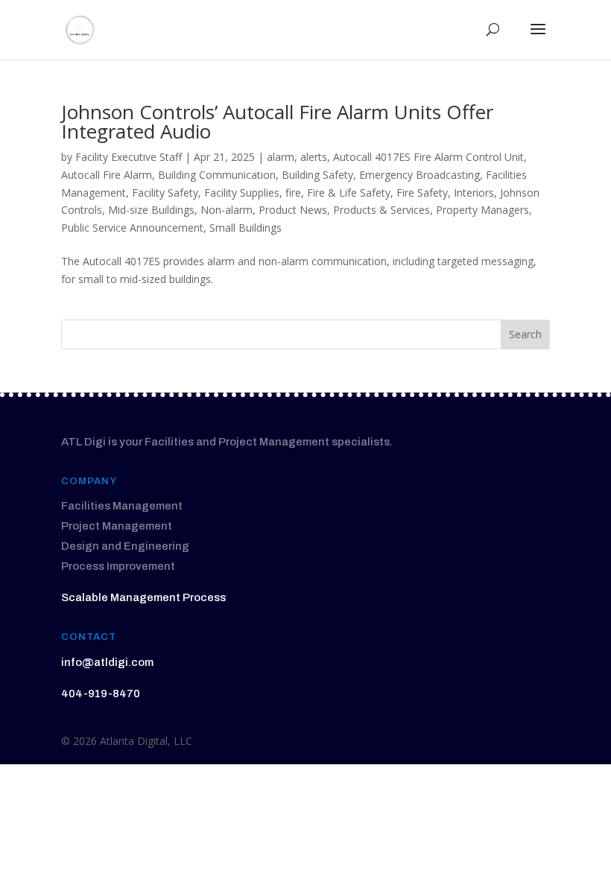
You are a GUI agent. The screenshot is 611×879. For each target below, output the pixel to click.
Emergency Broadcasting (419, 175)
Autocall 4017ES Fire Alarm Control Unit (428, 157)
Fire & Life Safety (348, 192)
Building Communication (217, 175)
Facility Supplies (241, 192)
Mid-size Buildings (151, 210)
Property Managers (482, 210)
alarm (280, 157)
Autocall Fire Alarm (106, 175)
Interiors (474, 192)
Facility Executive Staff (128, 157)
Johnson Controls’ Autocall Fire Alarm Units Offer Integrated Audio (277, 121)
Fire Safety (422, 192)
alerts (313, 157)
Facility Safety (165, 192)
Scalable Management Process (143, 597)
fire (293, 192)
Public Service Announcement (132, 227)
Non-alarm (226, 210)
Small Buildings (245, 227)
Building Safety (317, 175)
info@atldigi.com (107, 662)
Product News (293, 210)
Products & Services (381, 210)
